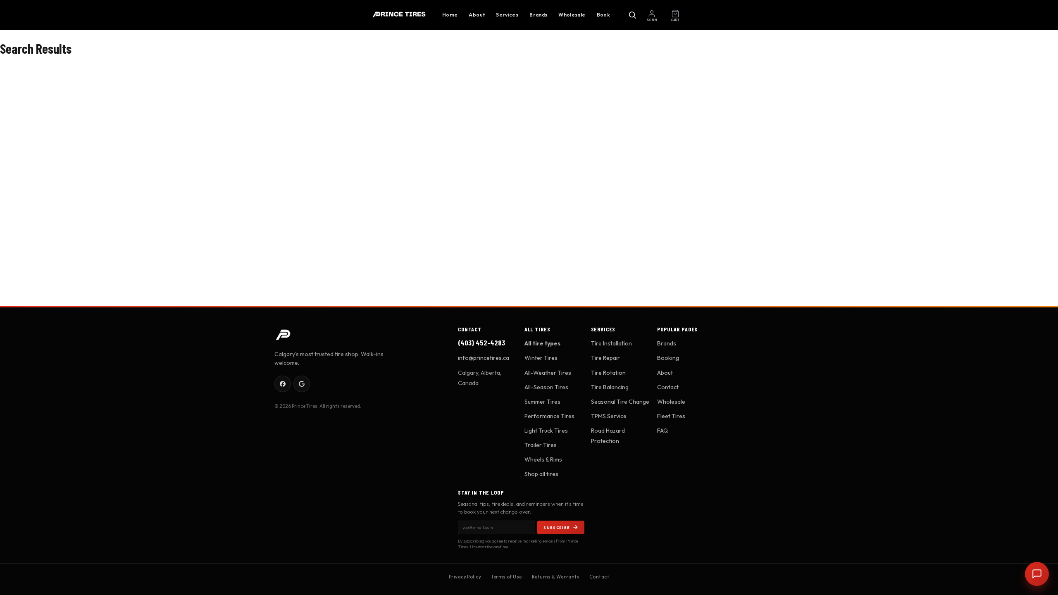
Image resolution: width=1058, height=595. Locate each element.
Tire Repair (605, 358)
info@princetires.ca (483, 358)
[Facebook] (282, 384)
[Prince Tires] (399, 15)
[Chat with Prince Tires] (1037, 574)
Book (603, 15)
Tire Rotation (608, 372)
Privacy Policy (465, 577)
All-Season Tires (546, 387)
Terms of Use (506, 577)
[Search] (632, 14)
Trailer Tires (540, 445)
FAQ (662, 430)
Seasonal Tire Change (620, 401)
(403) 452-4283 (481, 342)
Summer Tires (542, 401)
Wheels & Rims (543, 459)
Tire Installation (611, 343)
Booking (668, 358)
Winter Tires (541, 358)
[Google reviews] (301, 384)
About (477, 15)
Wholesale (571, 15)
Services (507, 15)
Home (450, 15)
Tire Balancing (610, 387)
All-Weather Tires (547, 372)
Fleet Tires (671, 416)
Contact (668, 387)
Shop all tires (541, 474)
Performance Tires (549, 416)
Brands (538, 15)
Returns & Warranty (555, 577)
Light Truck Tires (546, 430)
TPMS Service (609, 416)
